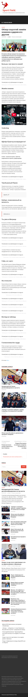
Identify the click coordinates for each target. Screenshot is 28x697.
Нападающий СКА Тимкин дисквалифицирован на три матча (11, 387)
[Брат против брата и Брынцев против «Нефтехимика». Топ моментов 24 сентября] (6, 526)
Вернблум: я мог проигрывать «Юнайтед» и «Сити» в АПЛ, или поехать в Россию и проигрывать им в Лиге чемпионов (18, 601)
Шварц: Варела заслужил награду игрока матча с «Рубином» (17, 584)
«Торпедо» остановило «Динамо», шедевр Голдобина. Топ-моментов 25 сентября (13, 410)
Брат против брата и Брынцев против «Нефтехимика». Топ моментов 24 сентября (18, 523)
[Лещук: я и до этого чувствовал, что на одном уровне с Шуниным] (14, 559)
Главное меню (7, 22)
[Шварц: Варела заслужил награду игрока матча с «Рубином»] (6, 587)
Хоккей (3, 27)
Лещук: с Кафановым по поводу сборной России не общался (18, 576)
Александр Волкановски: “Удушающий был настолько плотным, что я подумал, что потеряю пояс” (13, 633)
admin (9, 36)
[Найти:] (14, 466)
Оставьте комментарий (16, 36)
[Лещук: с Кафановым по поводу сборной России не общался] (6, 579)
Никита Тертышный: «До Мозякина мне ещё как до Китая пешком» (17, 531)
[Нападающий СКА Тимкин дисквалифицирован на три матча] (14, 384)
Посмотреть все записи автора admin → (13, 456)
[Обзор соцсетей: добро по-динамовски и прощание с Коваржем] (14, 431)
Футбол (3, 560)
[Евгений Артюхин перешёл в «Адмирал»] (6, 541)
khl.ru (8, 360)
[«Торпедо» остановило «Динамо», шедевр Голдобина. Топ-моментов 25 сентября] (14, 408)
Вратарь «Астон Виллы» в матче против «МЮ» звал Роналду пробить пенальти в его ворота (18, 592)
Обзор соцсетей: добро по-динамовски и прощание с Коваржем (12, 433)
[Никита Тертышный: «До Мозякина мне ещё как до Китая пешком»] (6, 533)
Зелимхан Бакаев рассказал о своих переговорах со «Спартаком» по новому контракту (18, 611)
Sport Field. (9, 10)
